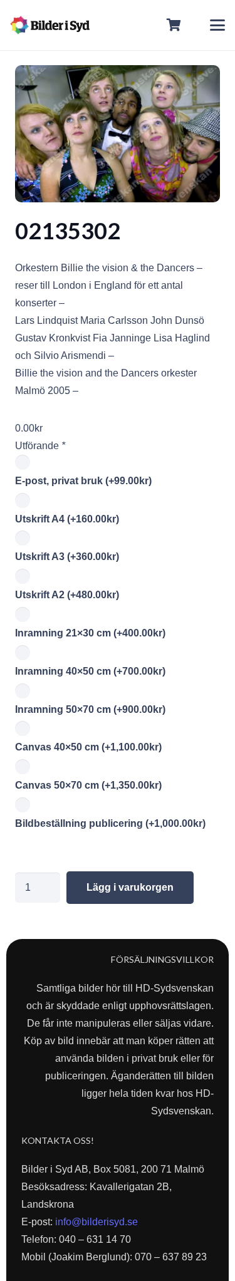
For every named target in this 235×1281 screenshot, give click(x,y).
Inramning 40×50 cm (90, 671)
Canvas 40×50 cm (88, 747)
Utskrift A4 (67, 519)
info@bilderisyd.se (96, 1221)
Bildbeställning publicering (110, 823)
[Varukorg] (174, 25)
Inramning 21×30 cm (90, 633)
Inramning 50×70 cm (90, 709)
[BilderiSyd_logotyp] (50, 25)
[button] (217, 25)
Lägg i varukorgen (130, 887)
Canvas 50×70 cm (88, 785)
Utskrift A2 (67, 594)
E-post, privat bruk (83, 480)
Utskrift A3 (67, 556)
